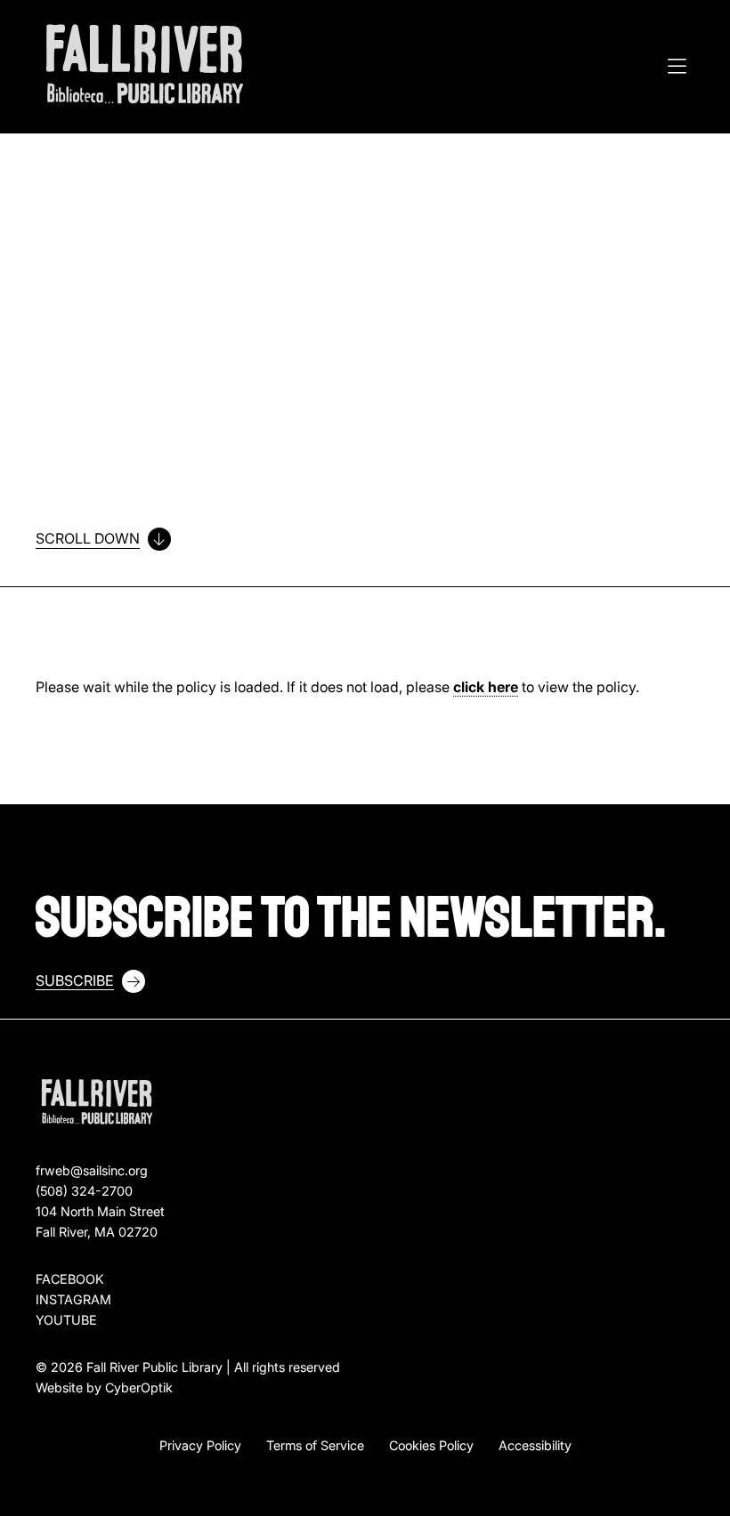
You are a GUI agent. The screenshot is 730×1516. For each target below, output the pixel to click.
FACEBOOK (70, 1278)
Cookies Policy (431, 1445)
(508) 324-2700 (84, 1190)
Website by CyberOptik (104, 1387)
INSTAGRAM (73, 1299)
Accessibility (535, 1445)
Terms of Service (315, 1445)
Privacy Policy (200, 1445)
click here (485, 687)
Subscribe (75, 980)
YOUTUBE (66, 1319)
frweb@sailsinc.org (92, 1170)
